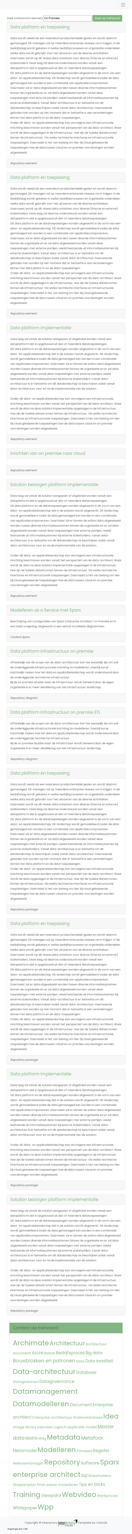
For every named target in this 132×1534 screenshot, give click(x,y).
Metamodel (25, 1450)
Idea (111, 1416)
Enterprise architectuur (52, 1417)
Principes (84, 1450)
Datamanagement (45, 1391)
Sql (84, 1475)
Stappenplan (24, 1484)
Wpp (46, 1507)
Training (26, 1494)
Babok (49, 1353)
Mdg (42, 1438)
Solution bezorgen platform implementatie (54, 484)
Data (80, 1361)
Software (90, 1463)
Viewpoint (51, 1495)
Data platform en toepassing (40, 27)
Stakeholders (99, 1475)
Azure (37, 1353)
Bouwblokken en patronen (44, 1360)
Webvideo (79, 1494)
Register (101, 1450)
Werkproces (107, 1495)
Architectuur (67, 1343)
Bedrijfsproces (70, 1353)
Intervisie (44, 1427)
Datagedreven (26, 1381)
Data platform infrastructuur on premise (51, 651)
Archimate (31, 1343)
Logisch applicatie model (75, 1427)
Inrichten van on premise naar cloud (47, 453)
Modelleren (56, 1449)
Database (86, 1372)
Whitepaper (25, 1508)
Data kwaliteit (99, 1361)
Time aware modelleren (57, 1484)
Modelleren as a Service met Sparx (45, 610)
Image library (24, 1427)
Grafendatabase (88, 1417)
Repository (62, 1462)
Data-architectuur (44, 1371)
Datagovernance (56, 1381)
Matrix (31, 1438)
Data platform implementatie (40, 328)
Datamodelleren (41, 1404)
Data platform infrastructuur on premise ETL (55, 712)
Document (81, 1405)
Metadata (63, 1437)
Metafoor (92, 1438)
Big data (93, 1353)
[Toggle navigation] (123, 4)
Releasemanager (28, 1463)
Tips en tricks (92, 1484)
